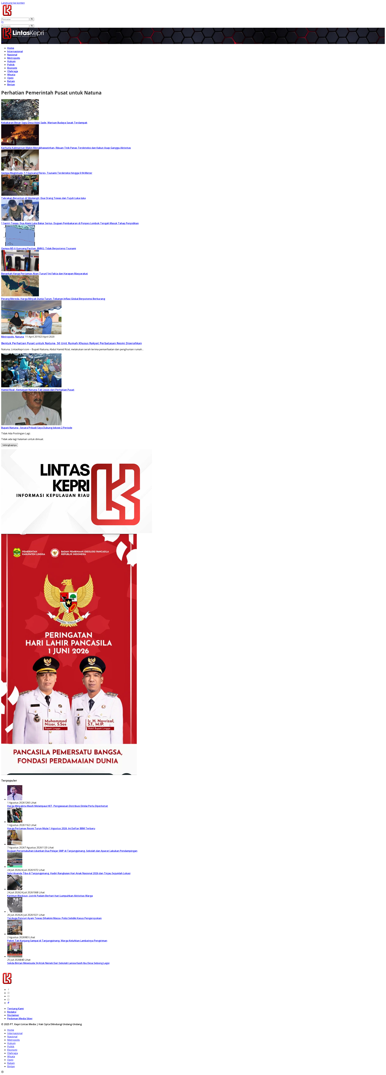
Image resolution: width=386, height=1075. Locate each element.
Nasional (12, 54)
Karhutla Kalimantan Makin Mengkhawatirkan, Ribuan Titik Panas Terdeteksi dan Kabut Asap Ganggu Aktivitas (66, 147)
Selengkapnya (9, 445)
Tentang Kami (15, 1008)
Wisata (11, 74)
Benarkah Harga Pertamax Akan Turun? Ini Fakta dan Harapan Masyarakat (44, 273)
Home (10, 48)
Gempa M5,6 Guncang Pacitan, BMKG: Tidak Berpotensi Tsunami (38, 248)
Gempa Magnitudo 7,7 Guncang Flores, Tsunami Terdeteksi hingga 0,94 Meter (46, 173)
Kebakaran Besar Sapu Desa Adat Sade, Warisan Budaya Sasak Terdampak (44, 122)
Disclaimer (13, 1015)
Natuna (19, 336)
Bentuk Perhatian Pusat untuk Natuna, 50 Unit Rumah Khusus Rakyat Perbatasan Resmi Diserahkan (71, 343)
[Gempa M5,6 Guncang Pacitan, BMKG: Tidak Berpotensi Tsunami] (20, 245)
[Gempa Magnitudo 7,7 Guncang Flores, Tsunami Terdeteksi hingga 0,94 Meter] (20, 169)
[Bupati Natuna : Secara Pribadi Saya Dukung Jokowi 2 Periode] (31, 424)
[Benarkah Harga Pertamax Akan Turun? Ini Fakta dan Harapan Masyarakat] (20, 270)
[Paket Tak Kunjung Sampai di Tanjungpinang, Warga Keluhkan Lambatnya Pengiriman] (14, 934)
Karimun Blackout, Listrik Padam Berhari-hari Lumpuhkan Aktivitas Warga (50, 895)
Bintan (11, 84)
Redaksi (11, 1012)
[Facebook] (8, 989)
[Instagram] (8, 993)
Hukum (11, 61)
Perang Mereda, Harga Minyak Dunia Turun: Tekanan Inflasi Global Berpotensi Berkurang (53, 298)
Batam (11, 81)
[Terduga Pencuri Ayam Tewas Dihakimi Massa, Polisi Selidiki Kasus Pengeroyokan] (14, 911)
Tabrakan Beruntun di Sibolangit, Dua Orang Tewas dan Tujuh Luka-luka (43, 198)
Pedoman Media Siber (20, 1018)
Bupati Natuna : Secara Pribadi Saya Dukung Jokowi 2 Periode (36, 427)
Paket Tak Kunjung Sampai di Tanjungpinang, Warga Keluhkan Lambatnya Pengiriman (57, 940)
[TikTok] (8, 1002)
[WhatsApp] (8, 999)
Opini (10, 78)
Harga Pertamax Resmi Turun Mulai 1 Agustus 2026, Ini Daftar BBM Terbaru (51, 828)
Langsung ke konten (13, 3)
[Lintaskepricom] (27, 15)
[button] (32, 19)
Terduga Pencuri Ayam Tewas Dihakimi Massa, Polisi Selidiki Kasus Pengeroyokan (54, 918)
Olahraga (12, 71)
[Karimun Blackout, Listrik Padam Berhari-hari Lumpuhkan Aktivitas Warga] (14, 889)
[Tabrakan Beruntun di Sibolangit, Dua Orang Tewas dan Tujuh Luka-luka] (20, 194)
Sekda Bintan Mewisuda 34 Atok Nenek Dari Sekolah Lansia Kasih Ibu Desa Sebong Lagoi (58, 963)
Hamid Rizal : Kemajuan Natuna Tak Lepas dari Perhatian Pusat (37, 389)
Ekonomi (12, 68)
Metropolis (13, 58)
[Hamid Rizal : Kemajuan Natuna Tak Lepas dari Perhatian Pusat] (31, 386)
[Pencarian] (2, 22)
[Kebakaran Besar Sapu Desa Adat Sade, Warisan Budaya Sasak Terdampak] (20, 119)
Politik (11, 64)
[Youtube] (8, 996)
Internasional (15, 51)
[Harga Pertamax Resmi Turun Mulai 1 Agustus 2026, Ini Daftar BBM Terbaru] (14, 821)
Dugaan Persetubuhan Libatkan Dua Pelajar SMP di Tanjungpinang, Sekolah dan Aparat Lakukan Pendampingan (72, 850)
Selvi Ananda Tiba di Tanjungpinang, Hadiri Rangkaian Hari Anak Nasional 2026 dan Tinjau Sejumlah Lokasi (68, 873)
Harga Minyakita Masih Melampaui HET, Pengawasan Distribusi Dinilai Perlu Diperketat (57, 806)
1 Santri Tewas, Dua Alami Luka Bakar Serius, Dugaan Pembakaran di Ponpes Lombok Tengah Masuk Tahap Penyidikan (70, 223)
